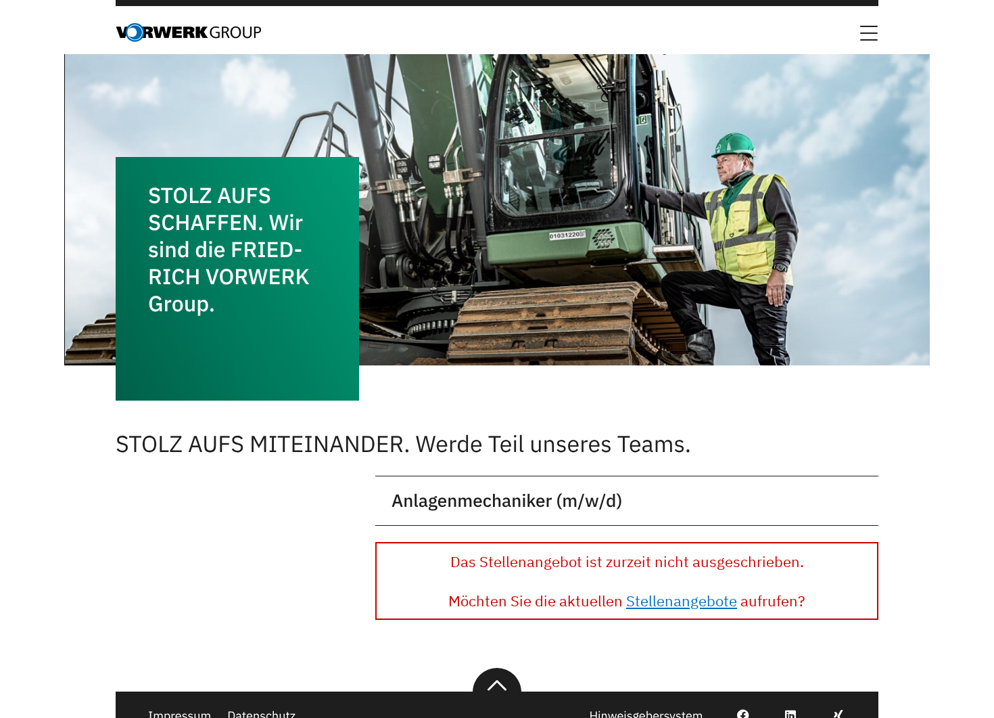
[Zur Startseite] (188, 38)
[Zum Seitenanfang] (497, 680)
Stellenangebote (681, 600)
